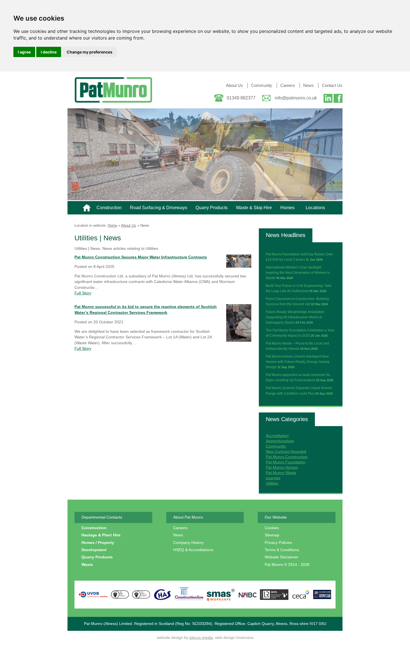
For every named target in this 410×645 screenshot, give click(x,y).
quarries (273, 478)
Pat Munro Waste (281, 473)
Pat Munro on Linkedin (328, 99)
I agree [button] (24, 52)
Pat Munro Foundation (285, 462)
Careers (287, 85)
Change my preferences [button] (89, 52)
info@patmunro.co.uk (296, 97)
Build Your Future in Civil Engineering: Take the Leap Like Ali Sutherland (299, 288)
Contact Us (332, 85)
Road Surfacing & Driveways (158, 207)
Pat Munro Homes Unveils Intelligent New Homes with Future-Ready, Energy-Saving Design (297, 362)
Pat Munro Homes (282, 467)
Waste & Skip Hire (254, 207)
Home (86, 207)
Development (94, 550)
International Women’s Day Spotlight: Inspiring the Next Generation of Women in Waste (298, 272)
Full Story (82, 293)
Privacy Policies (278, 543)
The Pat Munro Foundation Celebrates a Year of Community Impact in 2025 (300, 333)
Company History (188, 543)
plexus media (201, 638)
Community (261, 85)
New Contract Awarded (286, 451)
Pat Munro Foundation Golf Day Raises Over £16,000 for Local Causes (299, 257)
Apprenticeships (280, 441)
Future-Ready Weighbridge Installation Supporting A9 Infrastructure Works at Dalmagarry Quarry (295, 317)
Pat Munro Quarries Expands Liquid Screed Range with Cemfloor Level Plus (299, 390)
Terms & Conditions (282, 550)
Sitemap (272, 535)
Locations (315, 207)
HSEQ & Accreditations (193, 550)
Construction (109, 207)
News (308, 85)
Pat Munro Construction (287, 457)
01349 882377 (241, 97)
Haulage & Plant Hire (100, 535)
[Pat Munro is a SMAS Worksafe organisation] (221, 594)
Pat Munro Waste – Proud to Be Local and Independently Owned (297, 346)
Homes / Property (97, 543)
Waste (87, 565)
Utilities (272, 483)
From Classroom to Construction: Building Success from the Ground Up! (297, 301)
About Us (234, 85)
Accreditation (277, 436)
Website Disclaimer (281, 557)
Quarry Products (212, 207)
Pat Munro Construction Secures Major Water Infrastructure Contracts (140, 257)
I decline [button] (49, 52)
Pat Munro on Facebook (338, 99)
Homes (287, 207)
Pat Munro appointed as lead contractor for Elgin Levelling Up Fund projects (299, 377)
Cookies (272, 528)
